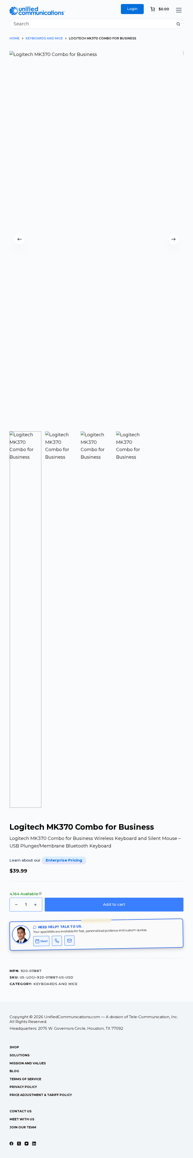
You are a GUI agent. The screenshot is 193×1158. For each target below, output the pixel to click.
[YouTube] (26, 1143)
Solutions (19, 1055)
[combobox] (91, 24)
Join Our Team (23, 1127)
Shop (14, 1047)
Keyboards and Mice (55, 984)
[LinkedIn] (34, 1143)
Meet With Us (22, 1119)
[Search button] (178, 24)
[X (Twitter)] (19, 1143)
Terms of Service (25, 1079)
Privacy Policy (23, 1087)
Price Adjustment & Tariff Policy (41, 1095)
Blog (14, 1071)
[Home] (37, 10)
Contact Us (20, 1111)
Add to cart (114, 904)
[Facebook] (11, 1143)
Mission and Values (28, 1063)
